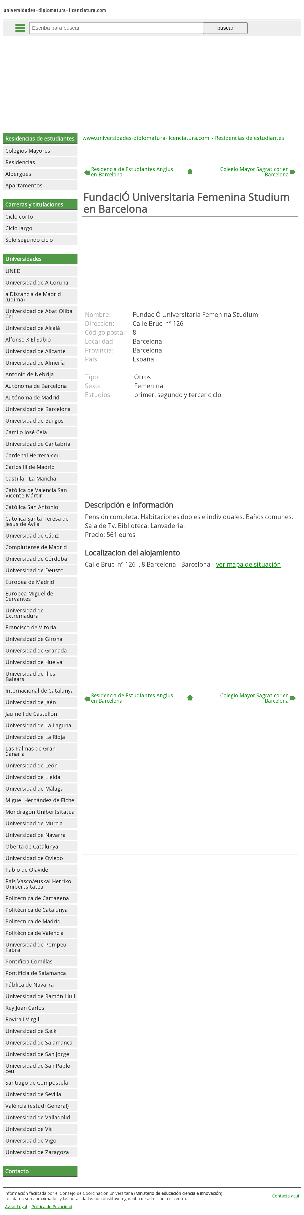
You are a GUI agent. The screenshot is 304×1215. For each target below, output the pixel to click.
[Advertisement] (152, 80)
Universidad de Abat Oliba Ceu (38, 313)
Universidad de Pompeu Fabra (35, 947)
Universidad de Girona (33, 638)
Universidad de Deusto (34, 570)
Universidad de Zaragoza (37, 1152)
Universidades (23, 258)
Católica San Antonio (31, 507)
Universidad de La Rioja (35, 736)
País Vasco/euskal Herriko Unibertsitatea (38, 884)
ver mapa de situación (248, 564)
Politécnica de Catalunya (36, 909)
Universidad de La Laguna (38, 725)
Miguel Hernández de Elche (39, 800)
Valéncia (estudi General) (37, 1105)
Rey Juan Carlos (24, 1007)
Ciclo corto (19, 216)
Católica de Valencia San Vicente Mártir (36, 492)
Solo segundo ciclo (29, 239)
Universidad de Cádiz (32, 535)
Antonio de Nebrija (29, 374)
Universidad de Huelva (33, 662)
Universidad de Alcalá (32, 327)
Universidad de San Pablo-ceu (38, 1068)
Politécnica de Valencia (34, 932)
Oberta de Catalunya (31, 846)
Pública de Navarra (29, 984)
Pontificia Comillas (29, 961)
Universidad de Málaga (34, 788)
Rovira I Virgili (23, 1019)
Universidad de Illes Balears (30, 676)
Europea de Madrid (29, 581)
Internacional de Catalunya (39, 690)
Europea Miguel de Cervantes (29, 596)
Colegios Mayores (27, 150)
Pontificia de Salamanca (35, 973)
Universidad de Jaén (30, 702)
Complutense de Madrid (36, 547)
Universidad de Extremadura (24, 613)
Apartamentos (23, 185)
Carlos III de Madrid (30, 466)
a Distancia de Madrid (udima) (33, 296)
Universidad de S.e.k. (31, 1030)
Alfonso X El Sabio (28, 339)
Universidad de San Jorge (37, 1054)
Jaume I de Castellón (31, 713)
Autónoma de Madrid (32, 397)
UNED (12, 270)
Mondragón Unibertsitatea (40, 811)
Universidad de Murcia (34, 823)
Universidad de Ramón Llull (40, 996)
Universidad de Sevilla (33, 1094)
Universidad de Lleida (32, 776)
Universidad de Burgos (34, 420)
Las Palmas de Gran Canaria (30, 751)
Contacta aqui (285, 1196)
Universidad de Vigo (30, 1140)
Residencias (20, 162)
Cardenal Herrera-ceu (32, 455)
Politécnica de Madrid (33, 921)
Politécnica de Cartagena (37, 898)
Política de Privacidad (51, 1206)
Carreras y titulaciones (34, 204)
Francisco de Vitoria (30, 627)
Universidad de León (31, 765)
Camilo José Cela (26, 432)
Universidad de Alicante (35, 351)
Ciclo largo (18, 228)
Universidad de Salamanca (38, 1042)
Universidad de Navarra (35, 834)
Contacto (17, 1171)
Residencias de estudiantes (40, 138)
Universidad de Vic (29, 1128)
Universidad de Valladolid (37, 1117)
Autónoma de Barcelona (36, 385)
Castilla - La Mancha (30, 478)
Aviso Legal (16, 1206)
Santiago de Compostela (36, 1082)
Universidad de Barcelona (38, 409)
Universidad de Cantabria (37, 443)
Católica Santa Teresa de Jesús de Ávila (37, 521)
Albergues (18, 173)
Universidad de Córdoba (36, 558)
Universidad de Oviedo (34, 858)
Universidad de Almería (35, 362)
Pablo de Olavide (26, 869)
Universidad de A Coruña (36, 282)
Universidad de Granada (36, 650)
